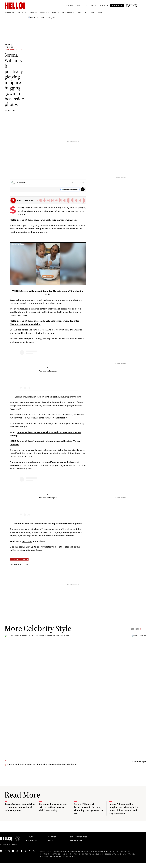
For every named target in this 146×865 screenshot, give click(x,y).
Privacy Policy (126, 851)
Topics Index (76, 840)
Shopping (82, 12)
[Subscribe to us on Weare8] (30, 851)
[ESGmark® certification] (16, 839)
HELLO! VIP (101, 12)
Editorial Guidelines (92, 854)
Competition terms (71, 854)
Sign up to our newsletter (38, 547)
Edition (89, 6)
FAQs (50, 840)
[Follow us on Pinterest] (25, 851)
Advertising (32, 840)
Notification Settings (50, 854)
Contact (52, 837)
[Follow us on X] (9, 851)
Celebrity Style (13, 49)
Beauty (54, 12)
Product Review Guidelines (63, 857)
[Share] (83, 189)
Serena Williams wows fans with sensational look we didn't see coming (53, 807)
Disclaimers (45, 851)
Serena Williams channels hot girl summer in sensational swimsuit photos (20, 807)
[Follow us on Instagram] (1, 851)
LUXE (92, 12)
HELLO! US (27, 541)
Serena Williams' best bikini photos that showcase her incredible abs (42, 764)
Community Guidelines (80, 851)
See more (135, 629)
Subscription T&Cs (78, 837)
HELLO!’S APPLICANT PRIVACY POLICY (119, 854)
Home (7, 45)
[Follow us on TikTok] (13, 851)
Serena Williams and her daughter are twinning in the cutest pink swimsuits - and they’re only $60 (123, 808)
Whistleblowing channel (104, 851)
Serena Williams (26, 208)
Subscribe (117, 5)
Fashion (32, 12)
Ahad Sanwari (22, 182)
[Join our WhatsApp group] (34, 851)
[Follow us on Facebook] (5, 851)
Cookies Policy (60, 851)
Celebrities (9, 12)
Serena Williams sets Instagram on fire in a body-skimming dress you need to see (88, 808)
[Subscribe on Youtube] (17, 851)
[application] (48, 263)
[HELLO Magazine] (15, 5)
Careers (44, 857)
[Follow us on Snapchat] (21, 851)
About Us (30, 837)
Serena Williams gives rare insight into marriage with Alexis (47, 220)
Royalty (21, 12)
